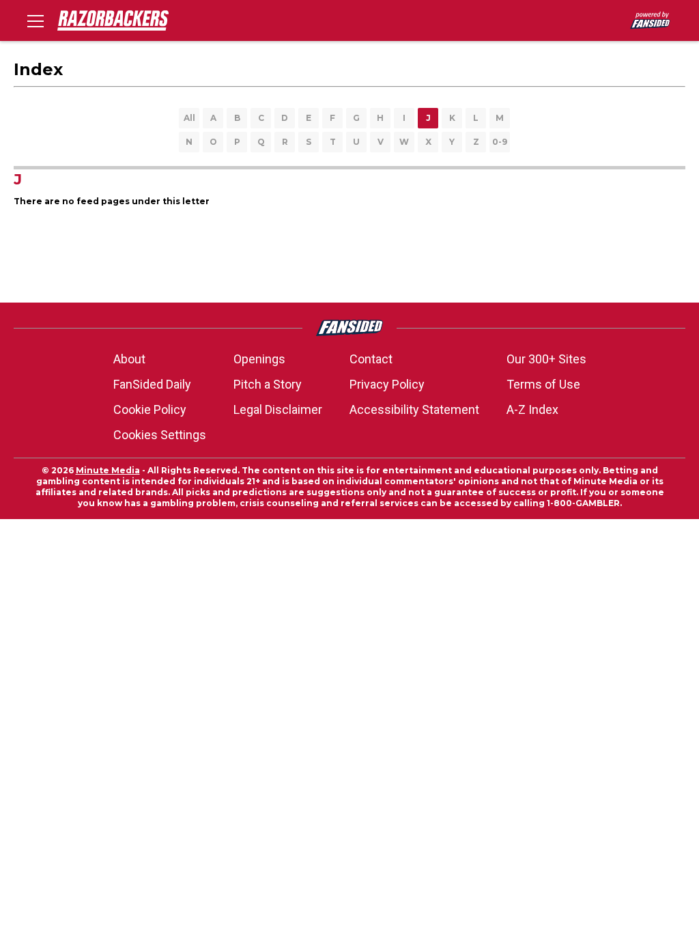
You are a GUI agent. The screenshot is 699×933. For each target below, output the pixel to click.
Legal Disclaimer (277, 409)
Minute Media (108, 470)
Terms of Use (543, 384)
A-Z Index (532, 409)
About (129, 359)
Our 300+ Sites (546, 359)
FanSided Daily (152, 384)
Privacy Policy (387, 384)
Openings (259, 359)
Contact (371, 359)
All (189, 118)
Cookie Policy (149, 409)
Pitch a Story (267, 384)
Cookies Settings (159, 435)
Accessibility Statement (414, 409)
